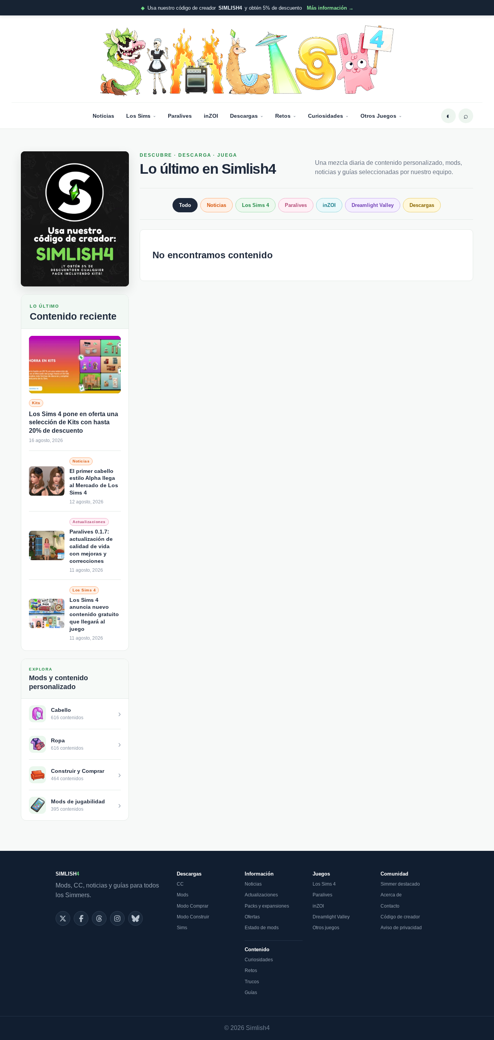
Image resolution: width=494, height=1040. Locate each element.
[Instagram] (117, 918)
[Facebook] (81, 918)
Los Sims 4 (255, 205)
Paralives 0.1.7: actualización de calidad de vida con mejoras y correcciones (91, 546)
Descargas (244, 116)
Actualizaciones (261, 895)
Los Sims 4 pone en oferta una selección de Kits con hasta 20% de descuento (73, 422)
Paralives (180, 116)
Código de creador (400, 917)
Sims (182, 927)
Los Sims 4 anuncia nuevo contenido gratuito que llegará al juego (94, 614)
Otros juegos (326, 927)
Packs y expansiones (267, 906)
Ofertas (252, 917)
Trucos (252, 981)
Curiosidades (325, 116)
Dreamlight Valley (373, 205)
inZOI (211, 116)
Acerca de (391, 895)
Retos (283, 116)
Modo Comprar (192, 906)
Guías (251, 992)
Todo (185, 205)
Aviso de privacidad (401, 927)
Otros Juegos (378, 116)
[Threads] (99, 918)
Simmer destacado (400, 884)
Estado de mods (262, 927)
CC (180, 884)
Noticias (103, 116)
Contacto (390, 906)
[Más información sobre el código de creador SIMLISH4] (75, 218)
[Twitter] (63, 918)
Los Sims (138, 116)
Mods (182, 895)
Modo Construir (193, 917)
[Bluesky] (135, 918)
